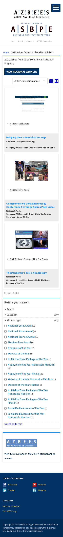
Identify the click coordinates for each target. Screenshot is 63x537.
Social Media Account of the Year (27, 408)
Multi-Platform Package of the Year (29, 359)
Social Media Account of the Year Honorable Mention (26, 415)
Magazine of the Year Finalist (26, 374)
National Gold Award (21, 326)
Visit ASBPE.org (9, 511)
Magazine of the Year (21, 348)
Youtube (42, 484)
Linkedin (42, 490)
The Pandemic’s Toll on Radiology (26, 273)
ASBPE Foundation (45, 41)
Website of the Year (20, 353)
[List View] (51, 81)
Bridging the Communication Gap (26, 137)
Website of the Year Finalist (25, 385)
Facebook (12, 484)
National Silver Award (22, 331)
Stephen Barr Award (21, 342)
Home (6, 52)
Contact (29, 41)
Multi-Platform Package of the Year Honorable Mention (28, 392)
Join (12, 41)
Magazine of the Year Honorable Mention (31, 366)
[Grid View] (57, 81)
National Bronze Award (23, 337)
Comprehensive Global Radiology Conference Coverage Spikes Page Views (30, 205)
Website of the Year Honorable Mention (32, 379)
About (20, 41)
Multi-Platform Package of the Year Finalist (28, 401)
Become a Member (11, 506)
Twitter (11, 490)
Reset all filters (13, 424)
